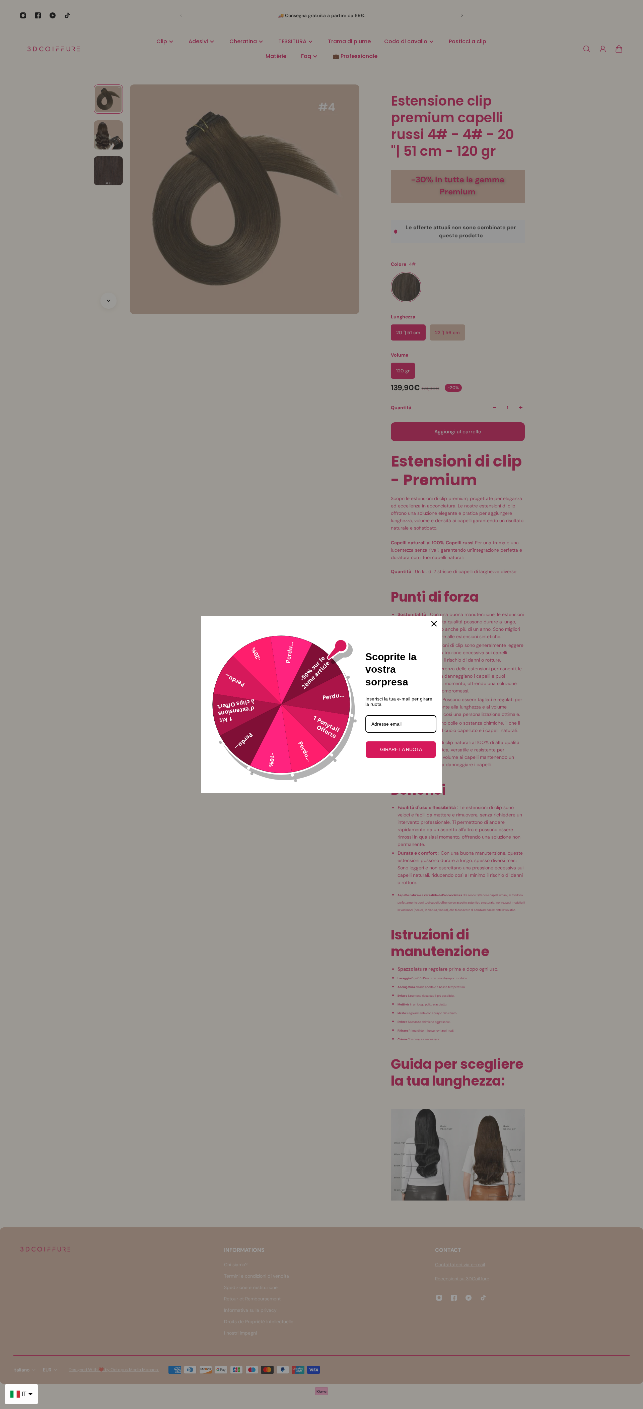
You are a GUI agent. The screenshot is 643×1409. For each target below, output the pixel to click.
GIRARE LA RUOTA (401, 749)
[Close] (434, 624)
